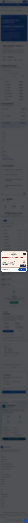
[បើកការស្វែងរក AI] (25, 520)
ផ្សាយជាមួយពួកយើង (6, 269)
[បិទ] (24, 254)
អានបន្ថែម (21, 269)
